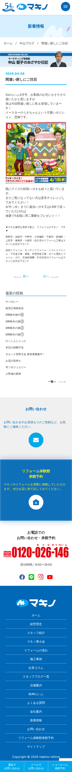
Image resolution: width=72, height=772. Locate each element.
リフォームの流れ (36, 650)
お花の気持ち (13, 360)
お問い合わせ (36, 729)
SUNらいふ (36, 694)
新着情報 (36, 720)
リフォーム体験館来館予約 (36, 738)
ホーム (36, 615)
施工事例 (36, 659)
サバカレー (12, 301)
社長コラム (36, 668)
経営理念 (36, 624)
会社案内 (36, 711)
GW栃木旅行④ (15, 314)
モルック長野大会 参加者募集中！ (25, 354)
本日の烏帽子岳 (15, 347)
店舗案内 (36, 685)
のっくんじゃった (16, 340)
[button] (65, 7)
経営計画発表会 (15, 308)
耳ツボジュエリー (16, 367)
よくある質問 (36, 703)
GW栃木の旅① (15, 334)
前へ (26, 276)
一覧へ (52, 381)
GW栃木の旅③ (15, 321)
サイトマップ (36, 746)
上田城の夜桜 (13, 373)
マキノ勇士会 (36, 641)
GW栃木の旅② (15, 327)
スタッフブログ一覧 (36, 676)
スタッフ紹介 (36, 633)
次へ (46, 276)
